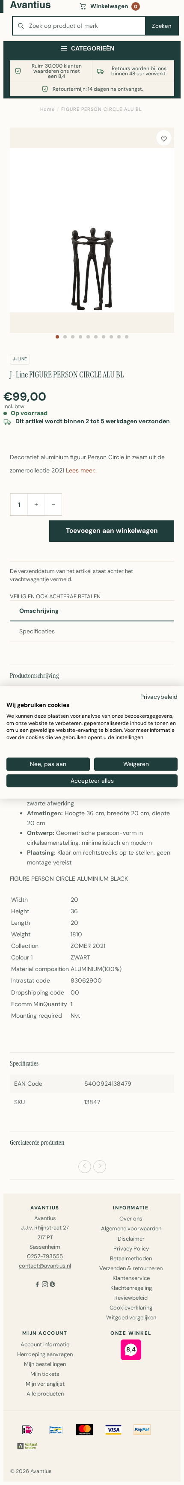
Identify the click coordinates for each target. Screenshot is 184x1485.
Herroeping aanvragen (45, 1354)
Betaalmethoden (131, 1258)
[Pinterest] (52, 1285)
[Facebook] (37, 1285)
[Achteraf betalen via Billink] (27, 1445)
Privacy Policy (131, 1248)
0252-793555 (45, 1256)
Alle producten (45, 1393)
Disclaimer (131, 1238)
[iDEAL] (27, 1429)
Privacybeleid (159, 697)
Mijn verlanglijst (45, 1383)
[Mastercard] (84, 1429)
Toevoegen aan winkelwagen (112, 530)
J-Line (20, 359)
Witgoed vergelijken (131, 1317)
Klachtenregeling (131, 1288)
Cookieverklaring (131, 1307)
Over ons (130, 1218)
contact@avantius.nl (45, 1265)
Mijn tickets (44, 1374)
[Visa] (113, 1429)
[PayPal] (142, 1429)
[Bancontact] (56, 1429)
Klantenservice (131, 1278)
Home (47, 109)
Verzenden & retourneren (131, 1268)
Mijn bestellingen (45, 1364)
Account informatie (45, 1344)
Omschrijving (39, 611)
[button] (57, 337)
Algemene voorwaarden (131, 1228)
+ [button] (36, 504)
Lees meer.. (81, 470)
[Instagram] (45, 1285)
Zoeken (161, 26)
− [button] (53, 504)
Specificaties (37, 631)
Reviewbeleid (131, 1297)
